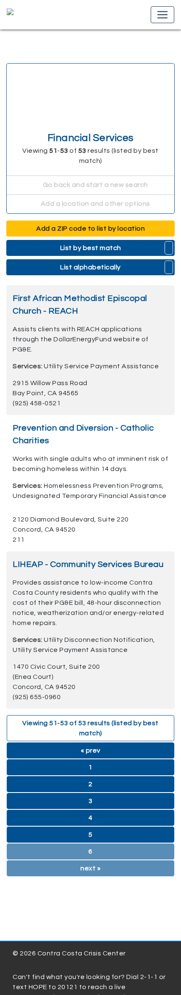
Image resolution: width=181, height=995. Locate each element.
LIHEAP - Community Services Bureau (88, 564)
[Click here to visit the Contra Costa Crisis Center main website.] (34, 14)
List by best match (90, 248)
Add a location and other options (94, 203)
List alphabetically (90, 267)
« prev (91, 750)
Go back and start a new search (94, 184)
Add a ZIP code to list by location (90, 228)
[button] (169, 248)
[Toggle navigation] (162, 14)
